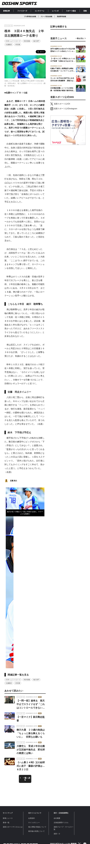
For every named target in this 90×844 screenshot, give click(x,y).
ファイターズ (22, 11)
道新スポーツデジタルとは (12, 827)
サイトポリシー (34, 822)
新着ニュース (8, 818)
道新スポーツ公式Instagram (65, 109)
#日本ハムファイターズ (13, 41)
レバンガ (55, 11)
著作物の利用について (36, 831)
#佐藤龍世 (9, 44)
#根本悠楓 (26, 41)
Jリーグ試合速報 (46, 16)
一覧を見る (79, 38)
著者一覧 (6, 822)
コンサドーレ (40, 11)
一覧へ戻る (26, 779)
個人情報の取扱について (37, 827)
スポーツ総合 (71, 11)
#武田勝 (17, 44)
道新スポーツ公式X (62, 104)
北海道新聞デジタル (61, 822)
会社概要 (57, 818)
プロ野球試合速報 (30, 16)
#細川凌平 (36, 41)
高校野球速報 (61, 16)
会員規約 (31, 818)
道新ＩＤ (57, 834)
